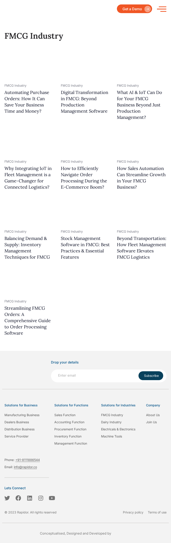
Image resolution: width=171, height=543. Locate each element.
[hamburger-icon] (162, 9)
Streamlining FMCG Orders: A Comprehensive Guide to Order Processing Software (27, 320)
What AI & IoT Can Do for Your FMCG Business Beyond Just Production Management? (139, 105)
